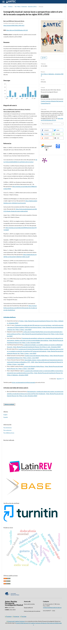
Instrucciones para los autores (32, 611)
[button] (47, 130)
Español (5, 417)
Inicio (4, 6)
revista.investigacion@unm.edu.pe (52, 607)
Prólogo (21, 321)
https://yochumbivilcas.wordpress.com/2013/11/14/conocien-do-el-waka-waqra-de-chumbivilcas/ (20, 308)
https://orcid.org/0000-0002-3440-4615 (13, 25)
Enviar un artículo (9, 404)
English (5, 414)
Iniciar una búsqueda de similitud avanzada (23, 382)
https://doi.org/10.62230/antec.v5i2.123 (17, 30)
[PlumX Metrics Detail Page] (44, 160)
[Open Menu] (3, 1)
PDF (44, 57)
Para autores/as (7, 430)
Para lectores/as (7, 427)
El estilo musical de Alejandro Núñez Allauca (37, 355)
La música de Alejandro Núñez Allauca (33, 366)
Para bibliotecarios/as (8, 433)
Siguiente (59, 378)
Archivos (10, 6)
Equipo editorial (28, 607)
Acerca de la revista (29, 604)
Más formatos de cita (47, 123)
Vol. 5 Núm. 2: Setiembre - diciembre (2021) (26, 6)
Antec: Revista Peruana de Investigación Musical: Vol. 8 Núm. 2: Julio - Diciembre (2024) (37, 347)
